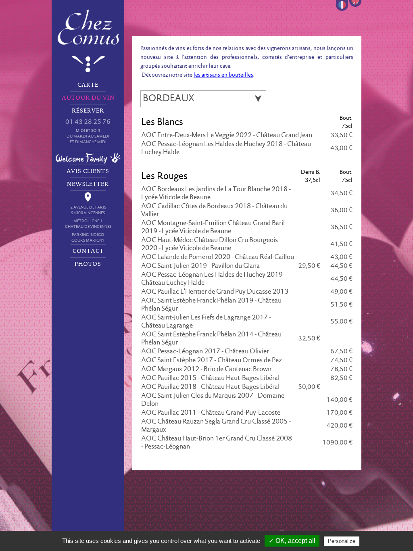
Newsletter (88, 184)
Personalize (341, 541)
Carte (87, 85)
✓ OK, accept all (292, 540)
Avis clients (88, 171)
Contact (88, 251)
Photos (88, 264)
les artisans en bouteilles (223, 75)
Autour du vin (88, 98)
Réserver (88, 126)
